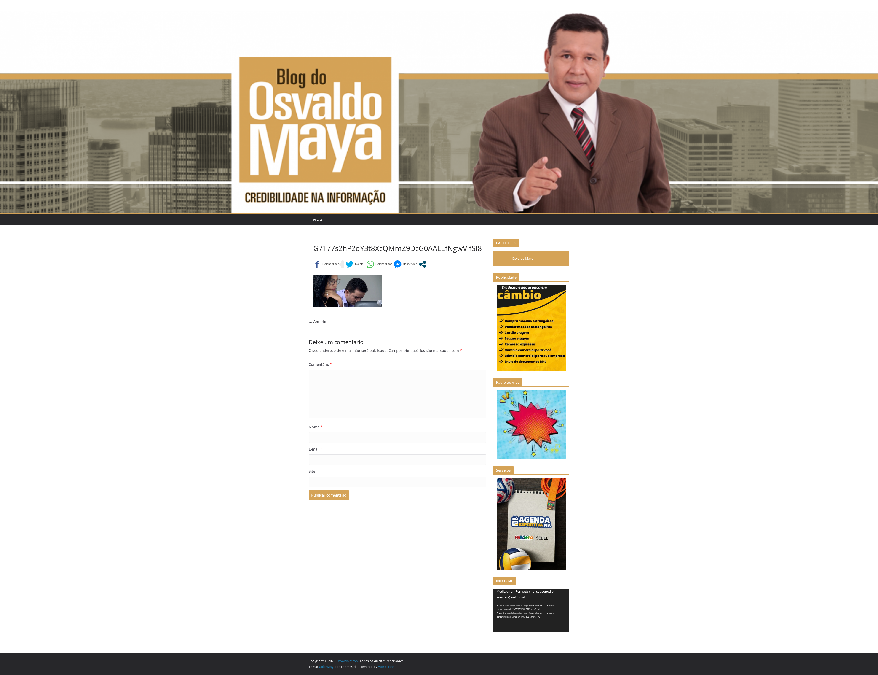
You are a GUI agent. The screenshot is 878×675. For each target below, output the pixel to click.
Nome (315, 426)
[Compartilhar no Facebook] (326, 264)
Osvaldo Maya (522, 258)
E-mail (315, 449)
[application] (531, 610)
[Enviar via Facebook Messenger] (405, 264)
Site (312, 471)
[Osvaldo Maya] (439, 14)
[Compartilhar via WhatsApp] (379, 264)
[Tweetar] (354, 264)
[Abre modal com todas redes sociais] (422, 264)
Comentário (320, 364)
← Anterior (318, 321)
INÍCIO (317, 219)
